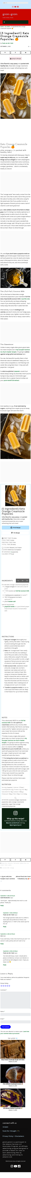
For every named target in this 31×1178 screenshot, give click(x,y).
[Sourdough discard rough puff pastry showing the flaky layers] (12, 1049)
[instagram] (13, 7)
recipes (5, 1127)
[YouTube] (15, 1166)
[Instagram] (12, 1166)
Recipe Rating (4, 983)
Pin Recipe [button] (16, 533)
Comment (3, 990)
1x (18, 580)
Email (2, 1019)
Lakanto (16, 371)
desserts (10, 863)
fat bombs (16, 863)
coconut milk (5, 868)
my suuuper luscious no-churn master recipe (14, 740)
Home (2, 26)
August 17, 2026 (13, 1110)
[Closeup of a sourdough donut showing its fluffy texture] (12, 1073)
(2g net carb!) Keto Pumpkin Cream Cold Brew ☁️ (7, 879)
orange (12, 868)
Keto (6, 865)
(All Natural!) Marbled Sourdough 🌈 (12, 1108)
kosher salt (12, 601)
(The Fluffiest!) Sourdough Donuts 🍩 (13, 1084)
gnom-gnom (10, 14)
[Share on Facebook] (15, 52)
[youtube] (15, 7)
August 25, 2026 (13, 1061)
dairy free (4, 863)
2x (22, 580)
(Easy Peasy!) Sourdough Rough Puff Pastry (12, 1059)
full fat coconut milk (22, 591)
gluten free (23, 863)
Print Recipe (16, 527)
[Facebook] (19, 1166)
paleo (10, 865)
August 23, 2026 (13, 1085)
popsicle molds (9, 606)
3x (27, 580)
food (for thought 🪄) (11, 1131)
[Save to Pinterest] (5, 52)
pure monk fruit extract (11, 380)
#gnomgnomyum (15, 825)
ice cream (7, 26)
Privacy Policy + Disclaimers (13, 1136)
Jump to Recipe (16, 58)
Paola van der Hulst (7, 43)
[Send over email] (26, 52)
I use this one (25, 299)
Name (2, 1011)
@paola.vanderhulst (12, 823)
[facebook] (18, 7)
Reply (2, 905)
